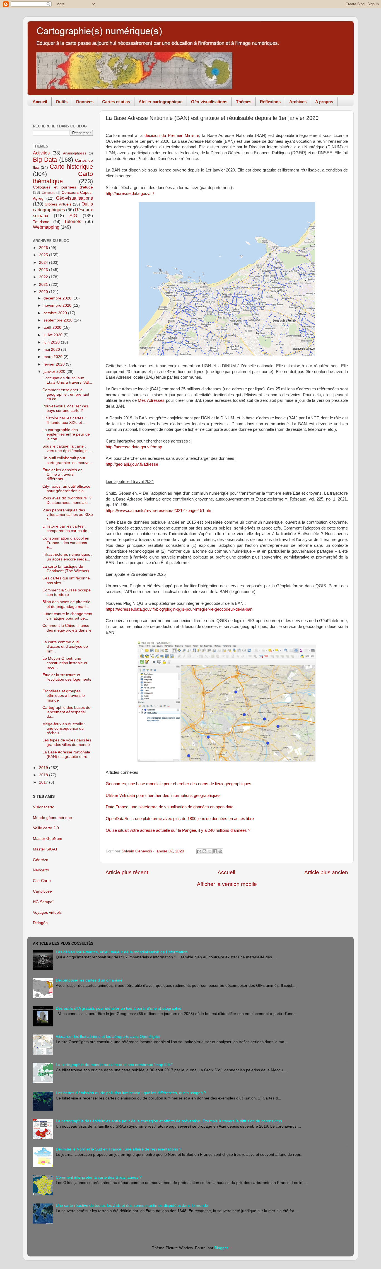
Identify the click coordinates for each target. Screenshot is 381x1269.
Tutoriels (72, 221)
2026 (44, 248)
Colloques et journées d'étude (63, 187)
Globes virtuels (58, 204)
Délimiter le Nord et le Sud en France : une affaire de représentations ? (118, 1149)
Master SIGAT (45, 849)
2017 (44, 782)
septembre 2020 (59, 320)
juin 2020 (52, 342)
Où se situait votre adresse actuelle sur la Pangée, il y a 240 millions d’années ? (178, 830)
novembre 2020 (58, 305)
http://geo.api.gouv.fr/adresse (132, 464)
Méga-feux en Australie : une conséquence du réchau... (63, 728)
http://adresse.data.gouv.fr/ (130, 193)
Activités (41, 152)
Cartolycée (42, 891)
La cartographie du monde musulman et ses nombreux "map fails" (114, 1065)
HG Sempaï (43, 902)
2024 (44, 262)
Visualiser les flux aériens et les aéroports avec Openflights (108, 1036)
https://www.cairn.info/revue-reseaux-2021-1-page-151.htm (159, 510)
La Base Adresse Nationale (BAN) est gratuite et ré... (66, 754)
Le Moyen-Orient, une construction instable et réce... (64, 662)
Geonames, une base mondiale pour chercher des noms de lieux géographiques (178, 784)
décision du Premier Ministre (171, 135)
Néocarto (41, 870)
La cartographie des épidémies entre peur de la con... (66, 434)
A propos (324, 101)
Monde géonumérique (52, 818)
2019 (44, 768)
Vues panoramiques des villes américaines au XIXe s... (67, 514)
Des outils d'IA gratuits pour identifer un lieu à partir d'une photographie (118, 1008)
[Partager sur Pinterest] (220, 851)
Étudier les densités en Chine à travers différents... (62, 474)
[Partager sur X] (210, 851)
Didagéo (40, 923)
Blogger (221, 1248)
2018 (44, 775)
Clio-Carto (42, 881)
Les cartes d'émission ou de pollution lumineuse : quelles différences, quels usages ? (131, 1093)
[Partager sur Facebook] (215, 851)
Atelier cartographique (160, 101)
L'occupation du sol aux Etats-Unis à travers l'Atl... (67, 380)
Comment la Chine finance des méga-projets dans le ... (66, 630)
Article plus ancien (326, 872)
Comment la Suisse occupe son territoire (66, 592)
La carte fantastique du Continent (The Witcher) (65, 568)
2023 (44, 270)
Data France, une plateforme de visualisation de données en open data (169, 807)
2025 (44, 255)
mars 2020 (54, 357)
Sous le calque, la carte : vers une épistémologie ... (67, 448)
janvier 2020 (55, 371)
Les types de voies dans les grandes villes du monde (66, 742)
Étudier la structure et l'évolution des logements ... (66, 679)
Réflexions (270, 101)
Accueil (40, 101)
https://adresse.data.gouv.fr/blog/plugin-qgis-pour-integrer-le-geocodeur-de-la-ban (179, 609)
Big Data (45, 159)
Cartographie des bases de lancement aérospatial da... (66, 712)
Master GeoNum (47, 839)
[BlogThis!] (204, 851)
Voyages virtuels (47, 912)
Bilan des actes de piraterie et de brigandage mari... (66, 604)
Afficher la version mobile (227, 884)
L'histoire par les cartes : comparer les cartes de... (66, 528)
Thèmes (243, 101)
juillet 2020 (54, 335)
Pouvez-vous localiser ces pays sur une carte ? (65, 408)
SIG (73, 215)
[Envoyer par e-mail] (199, 851)
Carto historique (71, 166)
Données (84, 101)
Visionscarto (43, 807)
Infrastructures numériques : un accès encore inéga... (67, 556)
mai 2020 (52, 349)
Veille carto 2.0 (46, 828)
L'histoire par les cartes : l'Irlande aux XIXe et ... (64, 420)
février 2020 (55, 364)
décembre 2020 (58, 298)
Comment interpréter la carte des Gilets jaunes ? (99, 1177)
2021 (44, 284)
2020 (44, 292)
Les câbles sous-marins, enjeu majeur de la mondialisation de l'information (121, 952)
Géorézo (40, 860)
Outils (61, 101)
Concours (48, 192)
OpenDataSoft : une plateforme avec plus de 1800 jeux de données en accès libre (180, 818)
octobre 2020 (56, 313)
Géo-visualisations (209, 101)
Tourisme (41, 222)
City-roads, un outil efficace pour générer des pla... (66, 488)
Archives (298, 101)
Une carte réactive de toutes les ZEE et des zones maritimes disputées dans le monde (132, 1205)
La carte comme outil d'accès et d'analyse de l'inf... (65, 646)
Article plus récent (126, 872)
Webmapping (46, 226)
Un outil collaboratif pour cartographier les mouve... (67, 460)
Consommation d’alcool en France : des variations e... (65, 542)
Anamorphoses (74, 153)
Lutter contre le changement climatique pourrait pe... (67, 616)
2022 (44, 277)
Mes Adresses (151, 400)
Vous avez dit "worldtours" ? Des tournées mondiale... (66, 500)
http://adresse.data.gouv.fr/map (134, 447)
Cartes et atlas (116, 101)
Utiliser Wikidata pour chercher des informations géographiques (163, 795)
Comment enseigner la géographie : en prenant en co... (65, 394)
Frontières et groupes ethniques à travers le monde (63, 695)
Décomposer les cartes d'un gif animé (89, 980)
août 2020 (53, 327)
